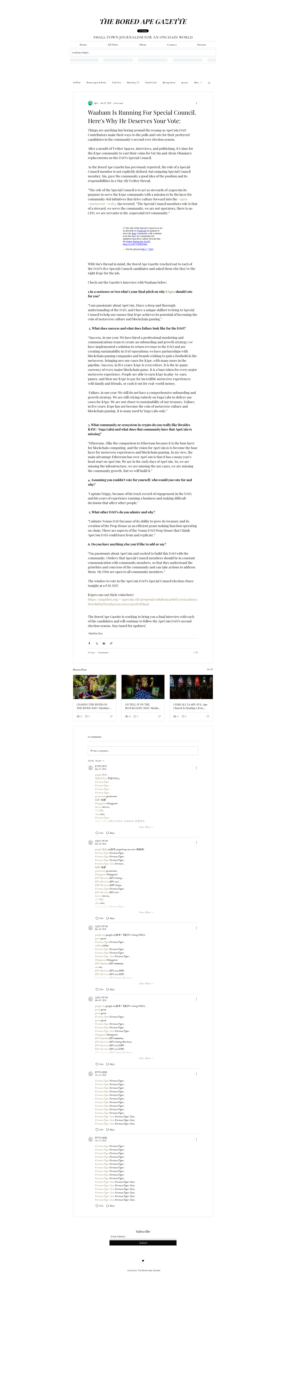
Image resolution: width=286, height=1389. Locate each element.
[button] (209, 82)
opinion (184, 82)
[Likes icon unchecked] (97, 834)
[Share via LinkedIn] (103, 644)
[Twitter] (143, 1262)
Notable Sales (151, 82)
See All (210, 671)
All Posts (77, 82)
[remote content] (143, 239)
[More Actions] (196, 769)
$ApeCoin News (95, 634)
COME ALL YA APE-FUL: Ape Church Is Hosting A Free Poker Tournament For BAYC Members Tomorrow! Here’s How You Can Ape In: (190, 707)
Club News (116, 82)
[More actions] (196, 103)
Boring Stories (169, 82)
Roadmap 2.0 (133, 82)
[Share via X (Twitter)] (96, 644)
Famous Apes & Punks (96, 82)
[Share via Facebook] (89, 644)
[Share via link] (111, 644)
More (196, 82)
